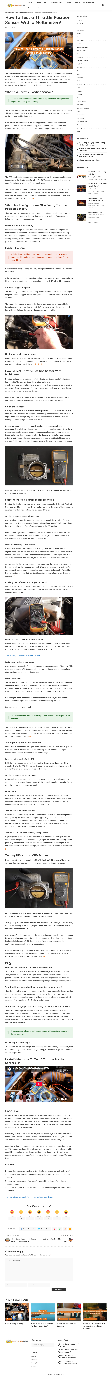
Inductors (80, 57)
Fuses (79, 54)
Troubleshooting (82, 121)
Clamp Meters (81, 40)
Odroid (79, 74)
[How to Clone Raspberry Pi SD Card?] (81, 175)
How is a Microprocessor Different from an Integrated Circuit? (29, 1197)
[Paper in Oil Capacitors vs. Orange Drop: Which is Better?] (95, 1312)
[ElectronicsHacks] (16, 5)
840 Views (100, 176)
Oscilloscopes (81, 81)
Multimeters (80, 71)
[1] (27, 198)
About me (34, 1356)
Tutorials (79, 125)
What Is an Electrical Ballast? (89, 160)
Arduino (79, 20)
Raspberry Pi (81, 84)
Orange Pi (80, 77)
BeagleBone (80, 30)
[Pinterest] (54, 1229)
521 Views (92, 205)
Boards (79, 33)
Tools (78, 111)
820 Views (92, 191)
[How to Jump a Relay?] (17, 1312)
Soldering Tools (81, 101)
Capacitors (80, 37)
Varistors (79, 128)
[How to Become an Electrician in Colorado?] (81, 217)
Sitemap (33, 1366)
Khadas (79, 67)
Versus (79, 132)
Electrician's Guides (82, 47)
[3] (33, 198)
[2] (30, 198)
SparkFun (80, 104)
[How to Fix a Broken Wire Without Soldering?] (43, 1312)
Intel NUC (79, 64)
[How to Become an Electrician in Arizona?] (81, 203)
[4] (44, 956)
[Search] (108, 5)
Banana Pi (80, 23)
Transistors (80, 118)
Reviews (79, 94)
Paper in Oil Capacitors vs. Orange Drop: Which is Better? (94, 1326)
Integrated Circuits (82, 61)
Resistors (80, 91)
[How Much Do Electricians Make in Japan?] (81, 188)
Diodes (79, 44)
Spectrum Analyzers (83, 108)
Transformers (81, 115)
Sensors (79, 98)
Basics (79, 27)
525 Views (92, 220)
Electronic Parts (81, 50)
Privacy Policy (35, 1363)
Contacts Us (34, 1359)
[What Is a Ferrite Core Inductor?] (69, 1312)
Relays (79, 88)
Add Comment (26, 27)
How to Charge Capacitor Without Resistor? (23, 656)
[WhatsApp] (60, 1229)
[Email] (70, 1229)
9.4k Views (17, 27)
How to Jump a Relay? (14, 1323)
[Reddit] (65, 1229)
